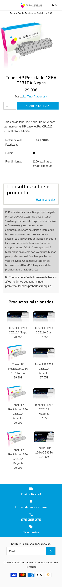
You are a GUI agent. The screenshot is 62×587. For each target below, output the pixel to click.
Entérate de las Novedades (31, 543)
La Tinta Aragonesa (35, 96)
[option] (31, 42)
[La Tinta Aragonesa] (31, 5)
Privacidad (31, 567)
